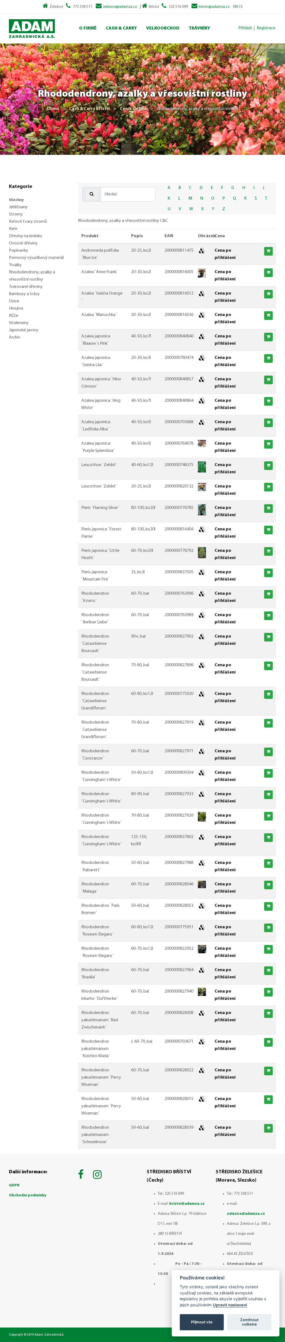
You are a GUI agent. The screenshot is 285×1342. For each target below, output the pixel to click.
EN (235, 7)
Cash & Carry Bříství (89, 109)
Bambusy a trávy (24, 294)
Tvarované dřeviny (26, 287)
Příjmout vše (202, 1322)
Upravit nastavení (230, 1304)
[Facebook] (82, 1175)
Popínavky (18, 250)
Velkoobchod (163, 28)
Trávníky (199, 28)
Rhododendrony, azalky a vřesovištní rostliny (32, 276)
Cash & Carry (121, 28)
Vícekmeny (19, 323)
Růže (13, 316)
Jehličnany (18, 207)
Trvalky (15, 265)
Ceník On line (133, 109)
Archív (14, 337)
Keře (13, 229)
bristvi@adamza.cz (214, 7)
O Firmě (88, 28)
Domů (53, 109)
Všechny (16, 200)
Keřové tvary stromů (28, 221)
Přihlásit (245, 28)
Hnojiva (16, 308)
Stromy (16, 214)
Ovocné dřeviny (23, 243)
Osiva (14, 301)
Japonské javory (23, 330)
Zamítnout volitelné (249, 1321)
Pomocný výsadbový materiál (36, 258)
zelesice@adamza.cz (120, 7)
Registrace (266, 28)
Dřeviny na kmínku (25, 236)
